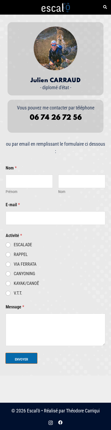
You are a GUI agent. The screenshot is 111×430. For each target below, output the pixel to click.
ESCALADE (23, 244)
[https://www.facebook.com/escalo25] (60, 422)
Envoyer (21, 359)
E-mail (13, 204)
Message (15, 306)
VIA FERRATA (25, 264)
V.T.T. (18, 293)
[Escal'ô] (55, 7)
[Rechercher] (105, 7)
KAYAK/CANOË (26, 283)
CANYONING (24, 273)
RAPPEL (21, 254)
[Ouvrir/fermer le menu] (6, 7)
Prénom (12, 191)
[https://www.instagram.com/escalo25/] (50, 422)
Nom (61, 191)
